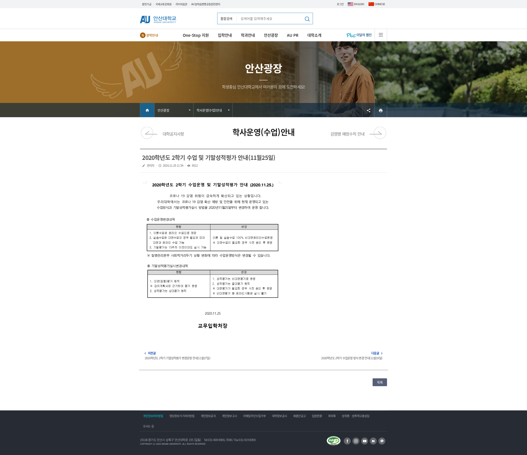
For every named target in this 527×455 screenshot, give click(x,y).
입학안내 (225, 35)
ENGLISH (359, 4)
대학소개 (314, 35)
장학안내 (152, 35)
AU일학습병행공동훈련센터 (205, 4)
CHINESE (380, 4)
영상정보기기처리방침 (182, 416)
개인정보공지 (208, 416)
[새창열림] (347, 441)
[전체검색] (307, 18)
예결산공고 (299, 416)
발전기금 (146, 4)
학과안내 (248, 35)
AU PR (292, 35)
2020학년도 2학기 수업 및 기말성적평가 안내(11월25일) (208, 157)
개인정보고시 (229, 416)
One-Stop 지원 (196, 35)
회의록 (332, 416)
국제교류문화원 (163, 4)
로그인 (340, 4)
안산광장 (271, 35)
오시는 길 (148, 426)
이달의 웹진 (364, 34)
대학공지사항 (173, 134)
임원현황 (317, 416)
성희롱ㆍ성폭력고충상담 (355, 416)
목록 (380, 382)
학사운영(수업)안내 (209, 110)
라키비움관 (181, 4)
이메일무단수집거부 (254, 416)
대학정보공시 (279, 416)
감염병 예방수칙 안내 (347, 134)
